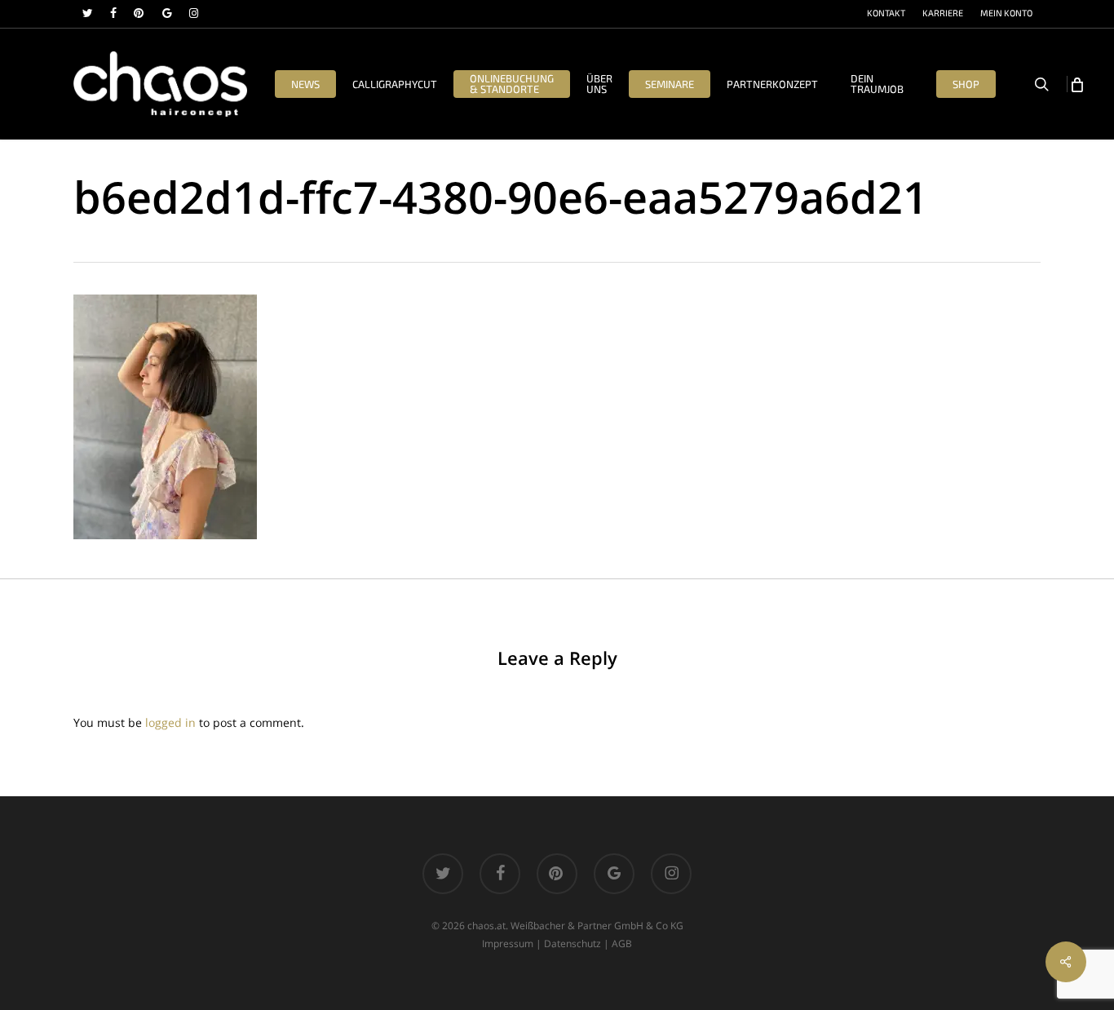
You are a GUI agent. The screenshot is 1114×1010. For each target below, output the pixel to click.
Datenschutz (572, 943)
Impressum (507, 943)
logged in (170, 722)
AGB (622, 943)
